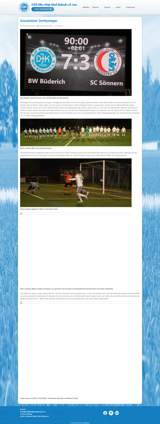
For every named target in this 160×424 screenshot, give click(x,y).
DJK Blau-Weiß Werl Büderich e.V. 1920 (54, 4)
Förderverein (130, 7)
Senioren (95, 7)
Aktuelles (86, 7)
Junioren (107, 7)
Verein (118, 7)
